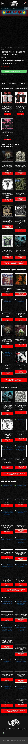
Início (2, 47)
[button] (3, 3)
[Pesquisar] (26, 8)
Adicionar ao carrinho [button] (8, 173)
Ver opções (7, 114)
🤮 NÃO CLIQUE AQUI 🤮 (14, 12)
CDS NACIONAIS (8, 47)
